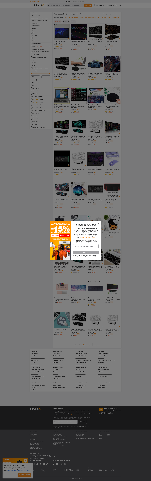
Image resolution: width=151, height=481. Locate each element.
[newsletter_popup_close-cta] (98, 223)
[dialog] (75, 240)
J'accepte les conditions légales (87, 237)
